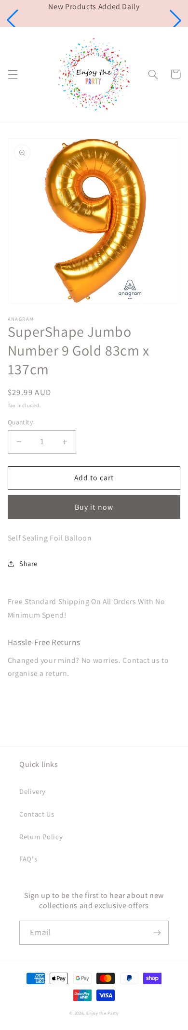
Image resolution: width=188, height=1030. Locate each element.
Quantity (20, 422)
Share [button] (28, 563)
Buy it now (94, 507)
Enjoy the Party (102, 1013)
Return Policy (41, 836)
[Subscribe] (157, 932)
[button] (12, 20)
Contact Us (36, 814)
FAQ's (28, 858)
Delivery (32, 791)
